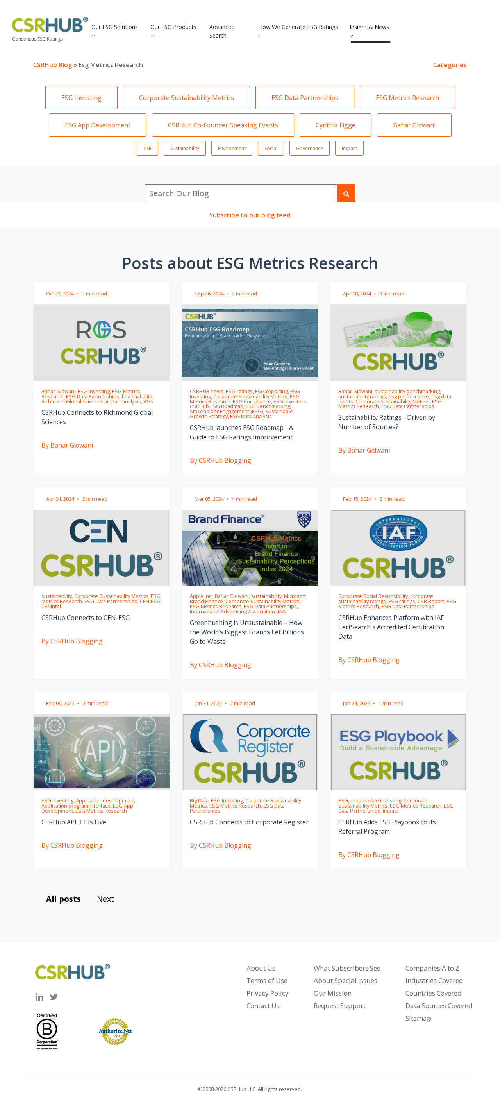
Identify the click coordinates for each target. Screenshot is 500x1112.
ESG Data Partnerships (304, 97)
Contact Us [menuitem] (263, 1005)
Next (105, 899)
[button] (117, 31)
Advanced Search (222, 31)
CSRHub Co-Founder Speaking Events (223, 125)
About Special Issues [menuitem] (345, 980)
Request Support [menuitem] (340, 1005)
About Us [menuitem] (260, 967)
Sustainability (184, 148)
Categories (450, 65)
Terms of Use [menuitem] (267, 980)
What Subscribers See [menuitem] (347, 967)
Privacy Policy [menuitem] (267, 992)
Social (270, 148)
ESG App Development (97, 125)
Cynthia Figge (335, 125)
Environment (232, 148)
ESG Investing (81, 97)
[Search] (346, 193)
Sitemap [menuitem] (418, 1018)
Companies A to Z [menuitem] (432, 967)
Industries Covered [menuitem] (434, 980)
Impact (349, 148)
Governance (309, 148)
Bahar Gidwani (414, 125)
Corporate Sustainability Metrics (186, 97)
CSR (147, 148)
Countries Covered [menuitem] (433, 992)
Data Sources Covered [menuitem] (439, 1005)
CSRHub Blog (52, 65)
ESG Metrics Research (407, 97)
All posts (63, 899)
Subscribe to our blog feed (250, 215)
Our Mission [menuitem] (333, 992)
